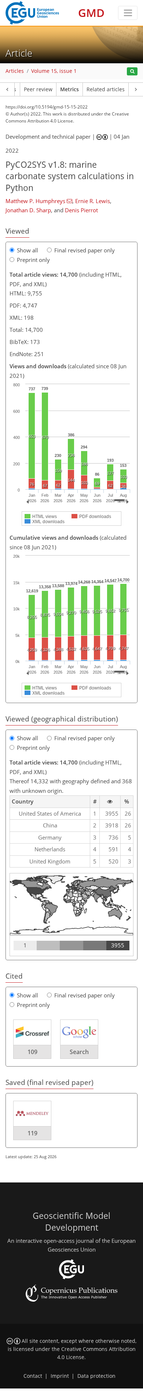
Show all (27, 250)
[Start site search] (132, 71)
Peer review (38, 89)
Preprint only (33, 259)
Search (79, 1052)
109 (32, 1052)
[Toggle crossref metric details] (32, 1032)
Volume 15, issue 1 (54, 71)
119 (32, 1133)
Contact (32, 1376)
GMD (91, 12)
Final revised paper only (84, 250)
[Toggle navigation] (128, 13)
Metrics (69, 89)
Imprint (60, 1376)
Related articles (106, 89)
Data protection (96, 1376)
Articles (15, 71)
